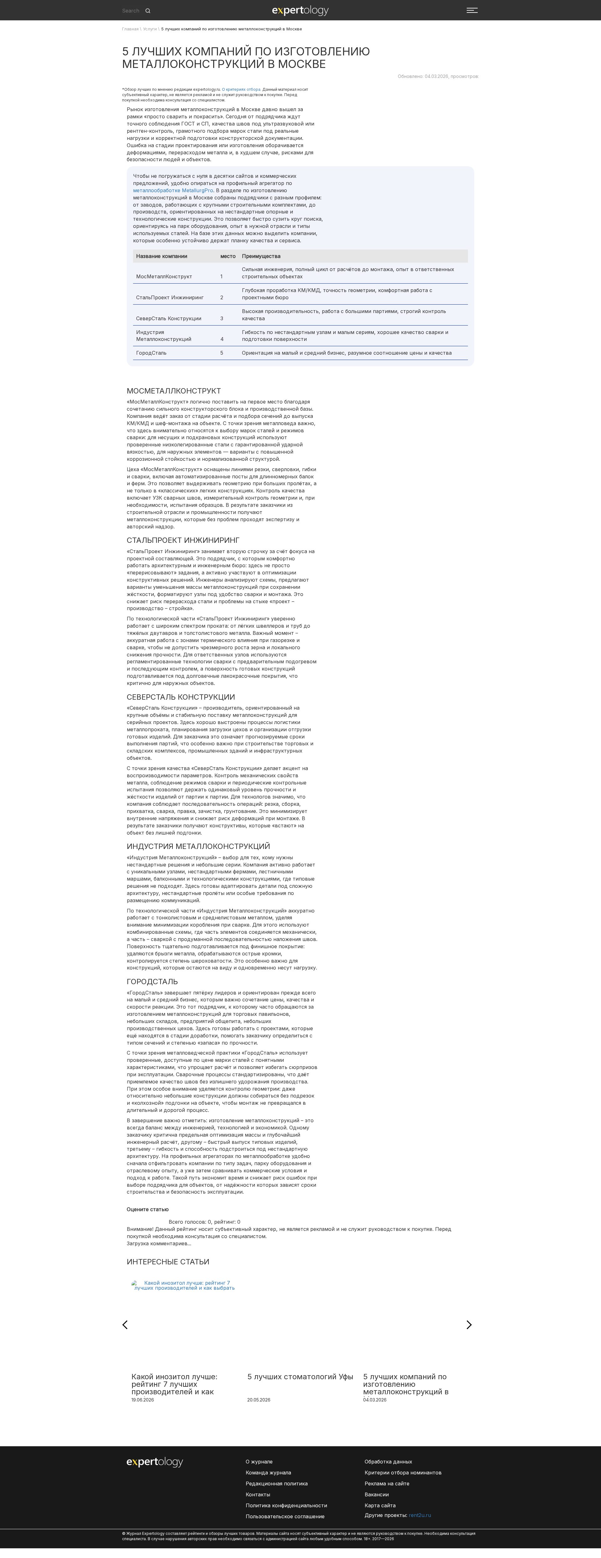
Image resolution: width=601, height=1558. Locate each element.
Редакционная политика (277, 1483)
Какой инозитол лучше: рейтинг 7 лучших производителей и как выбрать (174, 1385)
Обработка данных (388, 1461)
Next (467, 1324)
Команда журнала (268, 1472)
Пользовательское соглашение (285, 1516)
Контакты (258, 1494)
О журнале (259, 1461)
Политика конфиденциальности (286, 1505)
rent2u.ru (420, 1515)
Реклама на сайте (387, 1483)
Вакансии (377, 1494)
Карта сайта (380, 1505)
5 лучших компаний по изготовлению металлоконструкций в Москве (406, 1385)
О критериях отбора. (241, 89)
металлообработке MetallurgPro (173, 190)
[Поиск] (148, 10)
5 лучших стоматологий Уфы (300, 1377)
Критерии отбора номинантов (403, 1472)
